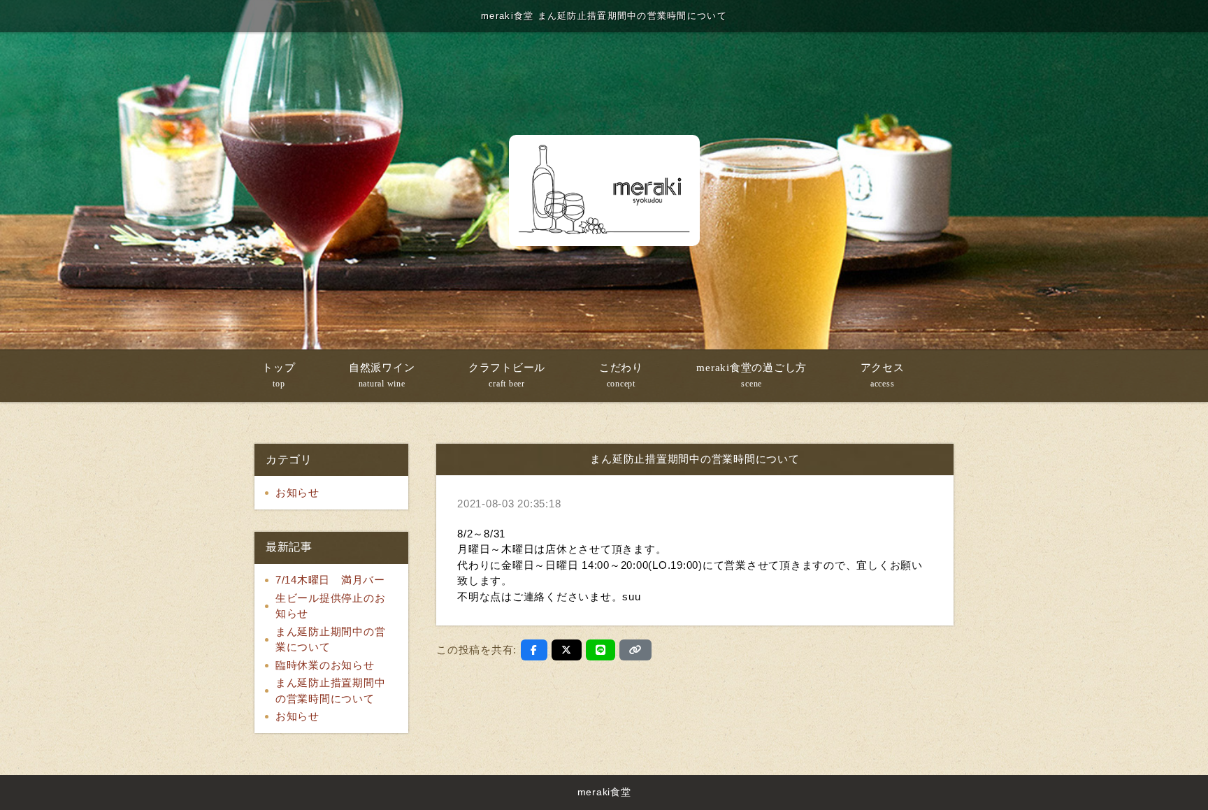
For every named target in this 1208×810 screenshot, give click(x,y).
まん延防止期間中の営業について (330, 639)
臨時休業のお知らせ (325, 665)
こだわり (621, 375)
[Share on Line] (601, 649)
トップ (278, 375)
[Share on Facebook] (534, 649)
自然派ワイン (382, 375)
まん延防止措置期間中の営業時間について (330, 690)
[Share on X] (567, 649)
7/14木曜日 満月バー (330, 580)
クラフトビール (506, 375)
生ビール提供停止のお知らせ (330, 606)
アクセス (883, 375)
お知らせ (297, 492)
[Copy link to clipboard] (635, 649)
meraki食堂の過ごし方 (751, 375)
